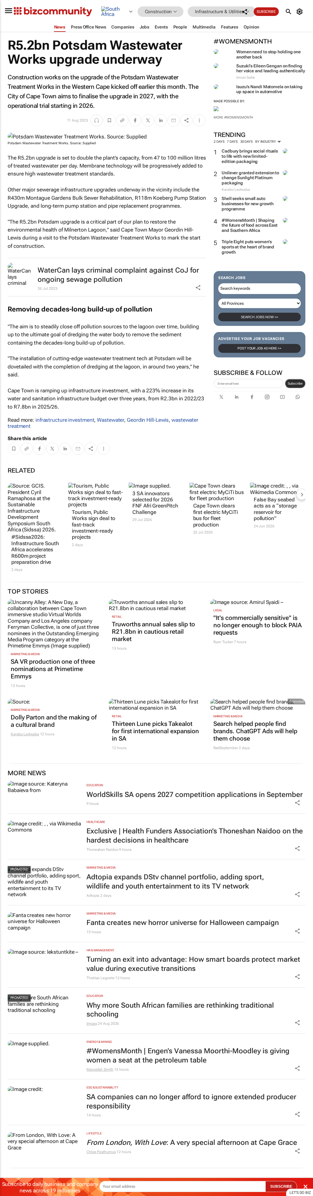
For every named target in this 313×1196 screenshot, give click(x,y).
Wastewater (110, 420)
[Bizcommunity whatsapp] (298, 397)
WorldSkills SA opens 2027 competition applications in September (195, 794)
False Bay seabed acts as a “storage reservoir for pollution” (275, 508)
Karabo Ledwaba (25, 734)
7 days (232, 142)
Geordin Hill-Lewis (148, 420)
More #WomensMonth (233, 117)
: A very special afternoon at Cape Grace (192, 1142)
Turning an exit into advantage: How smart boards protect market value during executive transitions (193, 964)
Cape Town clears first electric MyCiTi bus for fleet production (215, 515)
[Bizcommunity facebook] (252, 397)
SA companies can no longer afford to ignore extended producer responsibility (191, 1101)
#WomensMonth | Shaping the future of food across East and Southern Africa (250, 225)
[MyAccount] (300, 11)
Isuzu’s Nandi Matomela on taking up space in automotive (269, 89)
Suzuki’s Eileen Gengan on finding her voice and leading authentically (270, 68)
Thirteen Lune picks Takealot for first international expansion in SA (155, 731)
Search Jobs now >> (259, 317)
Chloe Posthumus (101, 1152)
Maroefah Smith (100, 1069)
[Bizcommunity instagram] (267, 397)
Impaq (92, 1023)
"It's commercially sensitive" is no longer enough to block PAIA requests (257, 625)
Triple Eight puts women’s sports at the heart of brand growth (248, 247)
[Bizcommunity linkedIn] (237, 397)
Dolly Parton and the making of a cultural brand (54, 721)
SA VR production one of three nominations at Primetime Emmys (53, 669)
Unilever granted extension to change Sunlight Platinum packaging (250, 178)
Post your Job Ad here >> (260, 348)
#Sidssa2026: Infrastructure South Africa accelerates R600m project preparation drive (35, 549)
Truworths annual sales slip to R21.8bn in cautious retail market (153, 632)
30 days (246, 142)
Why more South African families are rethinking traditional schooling (180, 1010)
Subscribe (295, 383)
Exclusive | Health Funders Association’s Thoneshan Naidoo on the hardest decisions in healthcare (195, 835)
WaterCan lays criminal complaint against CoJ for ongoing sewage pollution (118, 275)
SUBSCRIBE (281, 1186)
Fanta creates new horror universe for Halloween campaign (183, 923)
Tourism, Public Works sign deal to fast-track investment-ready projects (93, 524)
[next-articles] (301, 494)
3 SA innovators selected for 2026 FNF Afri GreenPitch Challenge (155, 502)
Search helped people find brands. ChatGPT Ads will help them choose (255, 731)
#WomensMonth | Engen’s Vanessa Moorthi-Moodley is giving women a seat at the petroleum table (188, 1055)
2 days (219, 142)
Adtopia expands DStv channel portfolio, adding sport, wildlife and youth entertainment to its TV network (175, 881)
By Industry (266, 142)
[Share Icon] (297, 803)
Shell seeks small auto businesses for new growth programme (248, 203)
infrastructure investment (64, 420)
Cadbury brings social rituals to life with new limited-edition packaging (250, 156)
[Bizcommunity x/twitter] (221, 397)
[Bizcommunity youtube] (282, 397)
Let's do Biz (300, 1192)
